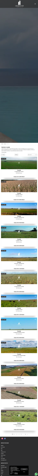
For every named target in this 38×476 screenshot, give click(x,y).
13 (25, 434)
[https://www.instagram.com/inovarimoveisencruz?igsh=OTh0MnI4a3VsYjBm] (2, 439)
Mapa (17, 154)
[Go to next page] (27, 434)
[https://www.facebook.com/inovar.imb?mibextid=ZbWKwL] (5, 439)
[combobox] (28, 154)
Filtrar (3, 154)
